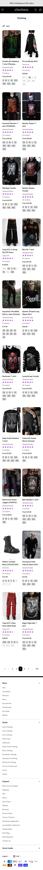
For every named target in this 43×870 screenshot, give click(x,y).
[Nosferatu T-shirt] (11, 359)
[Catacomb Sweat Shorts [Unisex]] (31, 421)
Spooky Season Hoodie (28, 189)
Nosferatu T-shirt (9, 376)
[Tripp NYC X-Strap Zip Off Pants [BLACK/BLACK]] (11, 232)
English (5, 856)
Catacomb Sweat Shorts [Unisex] (29, 439)
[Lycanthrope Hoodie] (31, 359)
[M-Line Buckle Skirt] (31, 44)
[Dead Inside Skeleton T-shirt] (11, 421)
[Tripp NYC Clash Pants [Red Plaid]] (11, 606)
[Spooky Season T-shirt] (31, 106)
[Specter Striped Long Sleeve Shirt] (31, 294)
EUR (17, 856)
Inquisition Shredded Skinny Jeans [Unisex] (11, 312)
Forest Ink (25, 65)
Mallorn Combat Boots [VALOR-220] (10, 563)
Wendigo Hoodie (9, 188)
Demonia (5, 568)
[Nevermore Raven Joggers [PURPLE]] (11, 483)
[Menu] (2, 9)
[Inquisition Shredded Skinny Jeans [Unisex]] (11, 294)
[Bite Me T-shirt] (31, 232)
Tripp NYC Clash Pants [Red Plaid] (9, 624)
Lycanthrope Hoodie (30, 376)
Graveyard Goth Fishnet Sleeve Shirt (30, 563)
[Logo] (21, 10)
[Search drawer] (35, 9)
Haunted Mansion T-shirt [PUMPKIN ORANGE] (10, 125)
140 (37, 669)
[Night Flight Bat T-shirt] (31, 606)
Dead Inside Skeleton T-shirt (10, 439)
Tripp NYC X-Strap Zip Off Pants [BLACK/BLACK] (9, 251)
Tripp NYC (6, 256)
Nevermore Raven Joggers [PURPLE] (9, 501)
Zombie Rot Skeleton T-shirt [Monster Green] (10, 63)
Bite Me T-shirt (28, 249)
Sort (8, 26)
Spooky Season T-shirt (29, 124)
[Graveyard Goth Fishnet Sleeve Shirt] (31, 545)
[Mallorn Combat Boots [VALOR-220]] (11, 545)
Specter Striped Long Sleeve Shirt (30, 312)
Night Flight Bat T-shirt (29, 624)
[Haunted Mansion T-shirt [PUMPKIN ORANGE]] (11, 106)
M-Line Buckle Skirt (30, 61)
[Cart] (40, 9)
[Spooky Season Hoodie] (31, 171)
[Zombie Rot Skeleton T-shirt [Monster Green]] (11, 44)
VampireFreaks (7, 67)
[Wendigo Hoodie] (11, 171)
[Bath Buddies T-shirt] (31, 483)
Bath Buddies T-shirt (30, 500)
